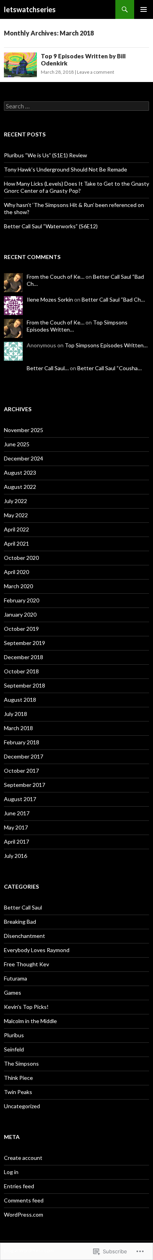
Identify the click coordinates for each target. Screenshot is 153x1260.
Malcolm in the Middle (30, 1021)
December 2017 (23, 756)
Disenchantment (24, 935)
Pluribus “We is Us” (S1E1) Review (45, 155)
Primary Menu (143, 9)
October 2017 (21, 770)
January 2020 (20, 614)
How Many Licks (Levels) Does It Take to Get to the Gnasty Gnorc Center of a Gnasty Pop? (76, 187)
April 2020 (16, 571)
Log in (11, 1172)
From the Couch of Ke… (55, 276)
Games (12, 992)
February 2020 (21, 600)
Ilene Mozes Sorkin (50, 299)
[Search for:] (76, 106)
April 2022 (16, 529)
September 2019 (24, 642)
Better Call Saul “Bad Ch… (113, 299)
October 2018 (21, 671)
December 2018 (23, 657)
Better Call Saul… (48, 368)
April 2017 (16, 841)
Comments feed (24, 1200)
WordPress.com (23, 1214)
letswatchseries (30, 9)
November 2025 (23, 430)
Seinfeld (14, 1049)
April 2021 (16, 543)
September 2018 (24, 685)
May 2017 (16, 827)
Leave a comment (95, 72)
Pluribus (14, 1035)
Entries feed (19, 1186)
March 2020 (18, 586)
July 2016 (15, 855)
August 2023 (20, 472)
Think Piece (18, 1077)
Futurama (15, 978)
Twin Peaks (18, 1092)
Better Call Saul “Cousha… (109, 368)
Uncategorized (22, 1106)
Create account (23, 1157)
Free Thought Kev (26, 964)
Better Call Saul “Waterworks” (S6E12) (51, 226)
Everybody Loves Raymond (36, 950)
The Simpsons (21, 1063)
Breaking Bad (20, 921)
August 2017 (20, 799)
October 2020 (21, 557)
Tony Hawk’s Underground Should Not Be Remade (65, 169)
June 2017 (16, 813)
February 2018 (21, 742)
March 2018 (18, 728)
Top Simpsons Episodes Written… (106, 345)
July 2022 (15, 501)
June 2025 (16, 444)
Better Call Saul (23, 907)
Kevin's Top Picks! (26, 1006)
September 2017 (24, 784)
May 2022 (16, 515)
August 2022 (20, 486)
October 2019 (21, 628)
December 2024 (23, 458)
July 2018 (15, 713)
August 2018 (20, 699)
